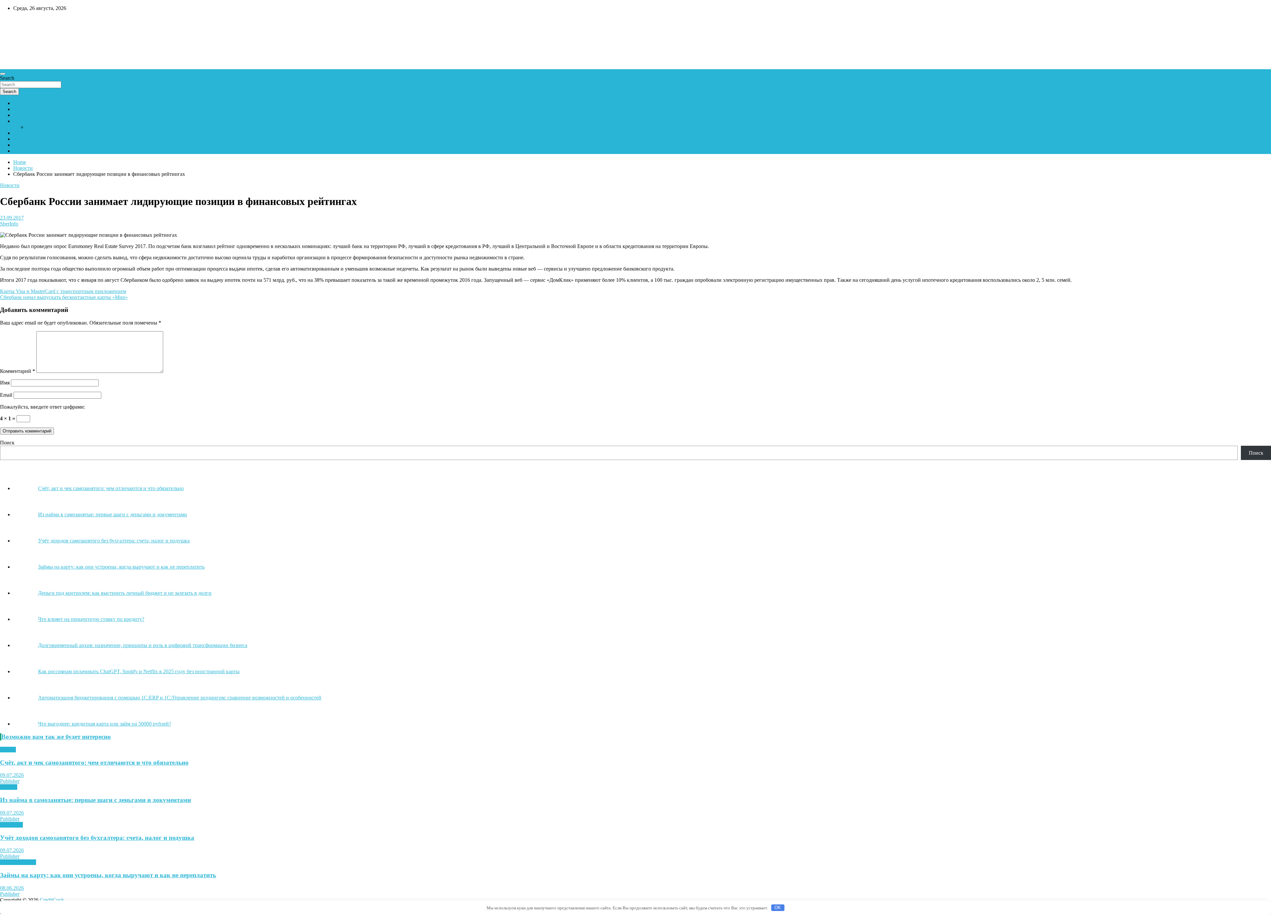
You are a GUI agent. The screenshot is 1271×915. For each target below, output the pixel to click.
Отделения (25, 115)
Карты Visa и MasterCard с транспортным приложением (63, 291)
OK (778, 907)
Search (7, 78)
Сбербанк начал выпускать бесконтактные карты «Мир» (64, 297)
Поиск (7, 442)
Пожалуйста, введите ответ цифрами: (42, 407)
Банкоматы (25, 109)
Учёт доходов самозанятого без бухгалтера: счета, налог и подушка (97, 837)
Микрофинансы (18, 862)
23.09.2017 (12, 218)
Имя (5, 382)
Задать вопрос (42, 127)
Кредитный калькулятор (40, 139)
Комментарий (17, 371)
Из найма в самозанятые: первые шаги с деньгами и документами (95, 799)
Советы (8, 787)
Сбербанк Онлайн (33, 151)
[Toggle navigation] (2, 74)
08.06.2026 (12, 888)
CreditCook (20, 22)
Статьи (8, 749)
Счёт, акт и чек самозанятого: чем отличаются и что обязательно (94, 762)
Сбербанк (24, 103)
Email (6, 395)
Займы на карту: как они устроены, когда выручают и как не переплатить (108, 875)
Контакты (24, 133)
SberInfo (9, 224)
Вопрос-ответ (28, 121)
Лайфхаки (11, 825)
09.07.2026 (12, 775)
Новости (10, 185)
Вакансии (24, 145)
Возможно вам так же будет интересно (56, 736)
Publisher (10, 781)
